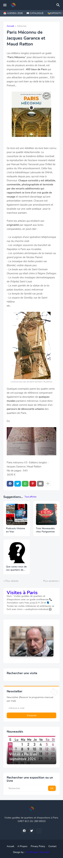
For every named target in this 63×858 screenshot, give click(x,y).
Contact (52, 846)
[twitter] (31, 831)
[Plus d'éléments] (48, 484)
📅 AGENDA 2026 (13, 13)
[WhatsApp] (25, 484)
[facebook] (24, 831)
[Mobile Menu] (5, 5)
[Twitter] (17, 484)
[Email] (40, 484)
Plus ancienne (50, 581)
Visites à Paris (22, 592)
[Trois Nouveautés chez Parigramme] (46, 514)
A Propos (22, 846)
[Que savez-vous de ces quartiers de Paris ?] (16, 552)
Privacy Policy (38, 846)
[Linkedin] (39, 831)
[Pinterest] (32, 484)
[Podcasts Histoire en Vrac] (16, 514)
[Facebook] (10, 484)
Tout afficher (31, 496)
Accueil (10, 26)
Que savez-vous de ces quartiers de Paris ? (16, 568)
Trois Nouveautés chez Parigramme (45, 530)
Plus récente (11, 581)
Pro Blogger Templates (38, 852)
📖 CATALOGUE (35, 13)
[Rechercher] (58, 5)
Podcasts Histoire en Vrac (15, 530)
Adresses (22, 26)
